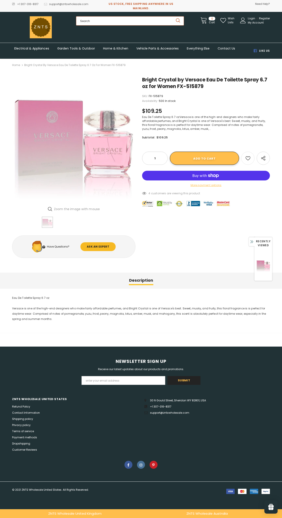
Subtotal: (148, 137)
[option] (73, 139)
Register (264, 18)
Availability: (150, 101)
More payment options (206, 185)
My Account (256, 22)
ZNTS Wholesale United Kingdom (75, 513)
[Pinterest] (154, 465)
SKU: (145, 96)
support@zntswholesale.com (68, 4)
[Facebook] (128, 465)
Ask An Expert (98, 246)
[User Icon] (243, 20)
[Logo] (40, 27)
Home (16, 65)
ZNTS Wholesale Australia (207, 513)
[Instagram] (141, 465)
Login (252, 18)
